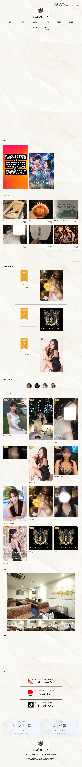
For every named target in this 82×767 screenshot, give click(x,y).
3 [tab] (36, 137)
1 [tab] (32, 137)
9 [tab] (47, 137)
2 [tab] (34, 137)
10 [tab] (49, 137)
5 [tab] (40, 137)
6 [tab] (42, 137)
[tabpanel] (41, 84)
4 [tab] (38, 137)
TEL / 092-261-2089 (59, 3)
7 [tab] (44, 137)
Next (76, 84)
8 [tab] (45, 137)
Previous (5, 84)
